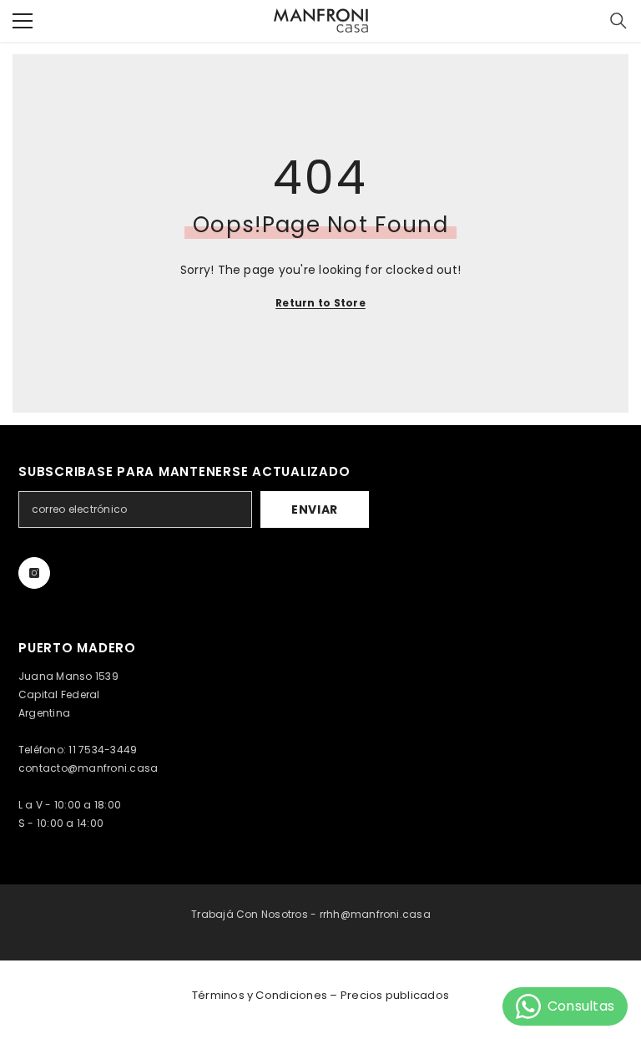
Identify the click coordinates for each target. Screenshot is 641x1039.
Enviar (314, 509)
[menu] (23, 21)
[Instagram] (34, 573)
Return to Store (320, 303)
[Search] (618, 21)
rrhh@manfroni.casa (375, 914)
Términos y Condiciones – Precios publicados (320, 995)
